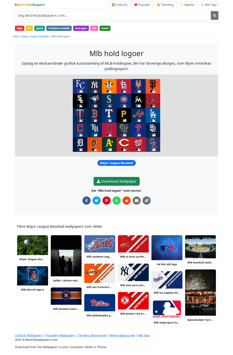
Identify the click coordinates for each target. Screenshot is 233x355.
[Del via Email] (137, 200)
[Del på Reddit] (127, 200)
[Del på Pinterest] (106, 200)
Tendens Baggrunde (92, 335)
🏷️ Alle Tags (208, 5)
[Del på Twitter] (96, 200)
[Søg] (214, 15)
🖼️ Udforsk (119, 5)
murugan (81, 28)
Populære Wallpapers (60, 335)
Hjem (16, 36)
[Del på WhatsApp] (116, 200)
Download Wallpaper (118, 181)
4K (29, 28)
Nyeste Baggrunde (122, 335)
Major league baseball (35, 36)
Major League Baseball (116, 163)
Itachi (104, 28)
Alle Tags (144, 335)
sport (39, 28)
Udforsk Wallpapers (28, 335)
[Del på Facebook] (86, 200)
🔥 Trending (165, 5)
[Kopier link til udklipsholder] (147, 200)
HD (94, 28)
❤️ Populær (142, 5)
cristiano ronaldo (59, 28)
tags (19, 28)
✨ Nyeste (187, 5)
